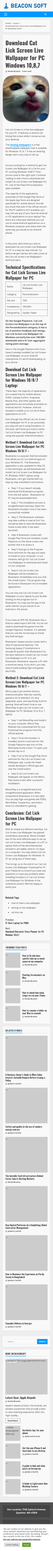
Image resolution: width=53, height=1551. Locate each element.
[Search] (45, 14)
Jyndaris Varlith (14, 1084)
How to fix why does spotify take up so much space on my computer (12, 960)
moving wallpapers (20, 144)
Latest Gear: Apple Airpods (26, 1376)
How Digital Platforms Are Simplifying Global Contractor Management (26, 1204)
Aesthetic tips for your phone (12, 1433)
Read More (13, 1420)
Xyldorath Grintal (32, 1436)
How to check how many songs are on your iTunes (12, 995)
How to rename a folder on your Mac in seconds (12, 1013)
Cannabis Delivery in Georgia (26, 1302)
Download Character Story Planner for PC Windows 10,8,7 (24, 932)
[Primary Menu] (6, 14)
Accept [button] (26, 1544)
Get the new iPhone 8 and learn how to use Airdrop (12, 1451)
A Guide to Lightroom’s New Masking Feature (12, 1486)
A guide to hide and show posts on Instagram (12, 1468)
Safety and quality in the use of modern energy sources (26, 1105)
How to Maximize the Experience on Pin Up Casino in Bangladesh (26, 1253)
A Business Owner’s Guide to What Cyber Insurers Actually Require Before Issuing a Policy (26, 1053)
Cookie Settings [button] (12, 1544)
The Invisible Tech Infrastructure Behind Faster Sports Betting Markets (26, 1154)
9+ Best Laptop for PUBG (17, 921)
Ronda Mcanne (13, 71)
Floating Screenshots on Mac (12, 977)
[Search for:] (21, 1341)
